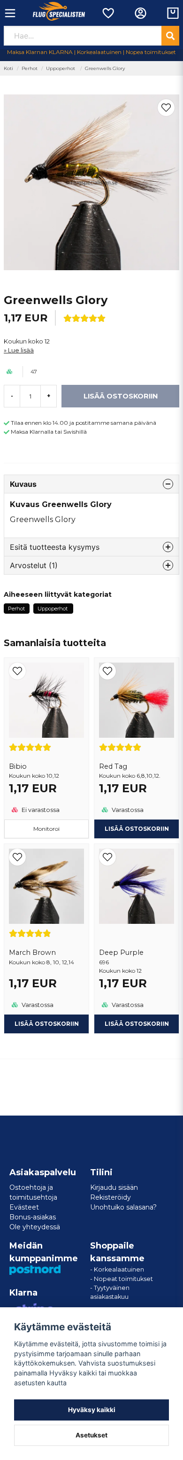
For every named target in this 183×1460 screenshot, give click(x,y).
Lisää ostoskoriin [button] (137, 828)
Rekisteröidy (110, 1197)
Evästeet (24, 1207)
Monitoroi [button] (46, 828)
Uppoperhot (61, 68)
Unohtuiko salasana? (123, 1207)
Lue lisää (21, 350)
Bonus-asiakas (32, 1217)
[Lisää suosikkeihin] (108, 13)
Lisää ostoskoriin (137, 1023)
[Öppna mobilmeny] (10, 13)
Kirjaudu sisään (114, 1187)
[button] (166, 107)
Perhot (30, 68)
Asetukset (91, 1435)
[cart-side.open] (173, 13)
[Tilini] (140, 13)
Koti (8, 68)
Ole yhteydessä (34, 1227)
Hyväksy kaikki (91, 1409)
